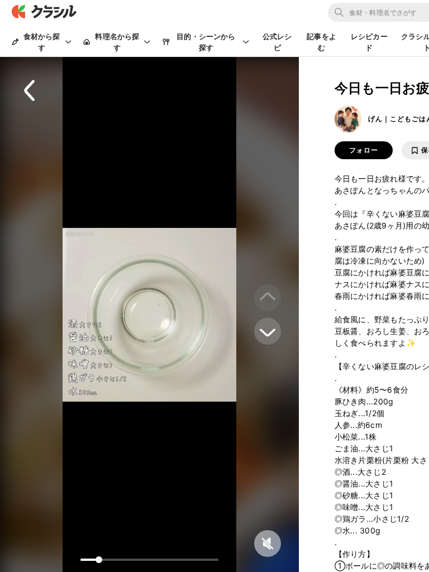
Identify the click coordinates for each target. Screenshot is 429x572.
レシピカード (369, 42)
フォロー (363, 150)
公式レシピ (277, 42)
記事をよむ (321, 42)
